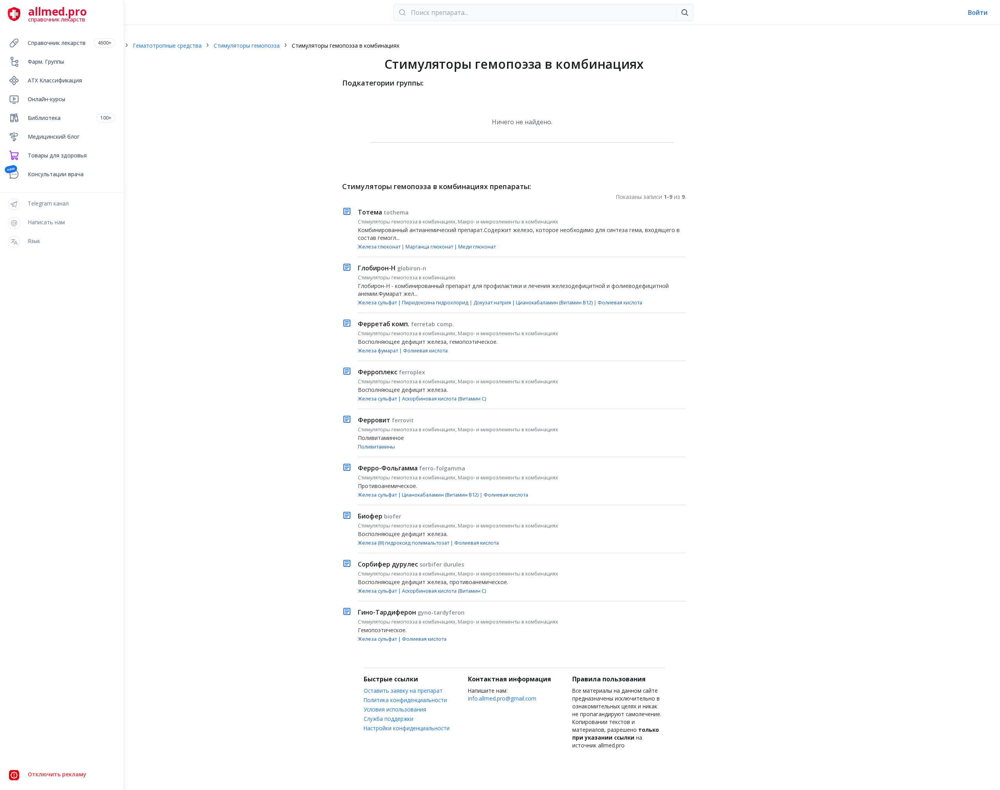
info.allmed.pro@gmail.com (502, 698)
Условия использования (395, 709)
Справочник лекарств (69, 42)
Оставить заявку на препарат (403, 690)
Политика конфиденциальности (405, 700)
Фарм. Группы (46, 61)
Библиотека (69, 118)
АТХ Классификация (55, 80)
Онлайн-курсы (46, 99)
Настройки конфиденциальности (407, 728)
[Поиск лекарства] (685, 12)
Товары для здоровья (57, 155)
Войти (978, 12)
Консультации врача (56, 174)
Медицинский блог (54, 136)
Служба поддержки (388, 718)
